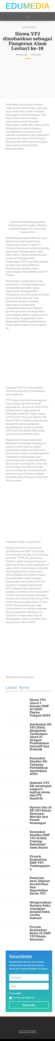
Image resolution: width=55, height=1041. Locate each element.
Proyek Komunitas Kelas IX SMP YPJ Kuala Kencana (40, 933)
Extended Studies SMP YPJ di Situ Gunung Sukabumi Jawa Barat (40, 840)
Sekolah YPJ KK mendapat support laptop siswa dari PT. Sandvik (41, 790)
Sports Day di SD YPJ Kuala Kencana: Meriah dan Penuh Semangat (40, 815)
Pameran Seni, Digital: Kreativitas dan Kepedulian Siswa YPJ (40, 885)
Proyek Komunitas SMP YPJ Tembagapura (40, 862)
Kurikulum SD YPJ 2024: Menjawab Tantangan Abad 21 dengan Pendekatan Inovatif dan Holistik (40, 736)
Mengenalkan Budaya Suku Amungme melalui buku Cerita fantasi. (40, 910)
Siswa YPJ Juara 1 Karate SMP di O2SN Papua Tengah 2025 (40, 707)
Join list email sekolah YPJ (24, 997)
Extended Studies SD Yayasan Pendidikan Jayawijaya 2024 (39, 766)
